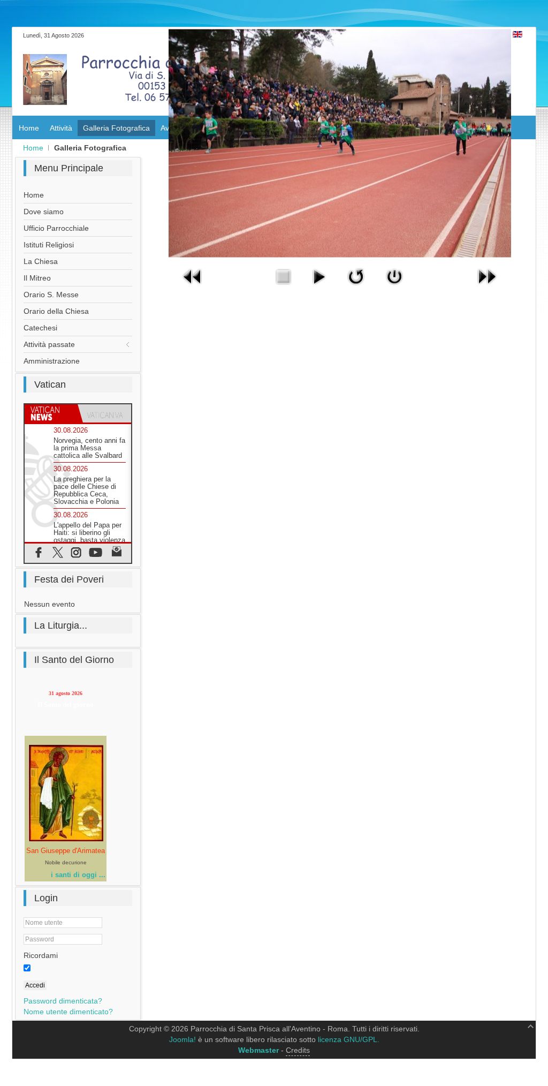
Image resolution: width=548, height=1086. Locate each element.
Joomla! (182, 1039)
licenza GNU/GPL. (348, 1039)
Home (33, 148)
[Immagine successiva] (486, 287)
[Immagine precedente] (193, 287)
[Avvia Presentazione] (319, 287)
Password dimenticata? (63, 1001)
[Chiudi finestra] (394, 287)
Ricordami (41, 955)
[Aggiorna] (356, 287)
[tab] (51, 413)
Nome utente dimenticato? (68, 1011)
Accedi (35, 985)
